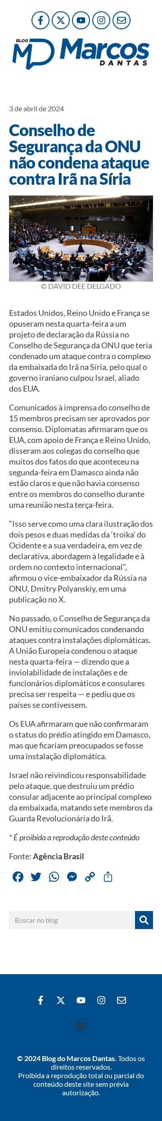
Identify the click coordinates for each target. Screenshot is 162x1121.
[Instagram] (101, 20)
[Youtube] (81, 20)
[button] (81, 1025)
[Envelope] (121, 20)
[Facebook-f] (41, 20)
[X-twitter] (61, 20)
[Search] (144, 920)
